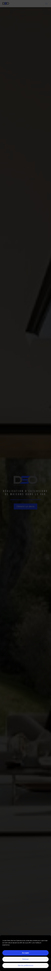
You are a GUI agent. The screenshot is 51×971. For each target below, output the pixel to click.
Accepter (25, 953)
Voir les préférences (25, 965)
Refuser (25, 959)
